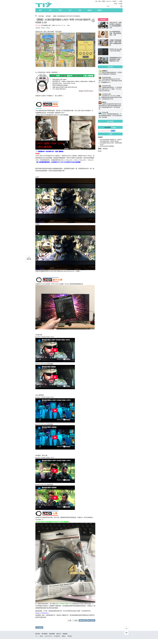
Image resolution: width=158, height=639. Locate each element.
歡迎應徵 (105, 148)
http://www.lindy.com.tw (67, 271)
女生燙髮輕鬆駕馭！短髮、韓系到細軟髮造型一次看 (115, 33)
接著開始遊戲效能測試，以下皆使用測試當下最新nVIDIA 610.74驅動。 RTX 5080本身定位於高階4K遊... (110, 88)
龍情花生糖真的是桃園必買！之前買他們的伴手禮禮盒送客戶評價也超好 (110, 73)
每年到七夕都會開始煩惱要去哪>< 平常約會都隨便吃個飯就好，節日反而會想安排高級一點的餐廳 (110, 115)
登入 (116, 3)
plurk (48, 27)
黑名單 (99, 151)
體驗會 (90, 10)
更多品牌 (48, 16)
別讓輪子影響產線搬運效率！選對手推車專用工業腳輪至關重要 (115, 42)
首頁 (40, 10)
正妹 (50, 10)
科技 (79, 10)
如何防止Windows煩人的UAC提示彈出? (115, 50)
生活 (70, 10)
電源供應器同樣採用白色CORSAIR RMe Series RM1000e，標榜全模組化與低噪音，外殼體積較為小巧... (110, 80)
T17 (43, 4)
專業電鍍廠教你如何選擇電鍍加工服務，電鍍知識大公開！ (115, 59)
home (126, 633)
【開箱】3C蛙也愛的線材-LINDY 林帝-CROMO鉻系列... (66, 16)
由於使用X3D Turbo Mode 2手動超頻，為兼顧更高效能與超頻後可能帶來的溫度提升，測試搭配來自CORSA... (110, 97)
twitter (43, 27)
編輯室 (100, 10)
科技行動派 (41, 16)
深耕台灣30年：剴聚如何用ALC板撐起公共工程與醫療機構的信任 (115, 25)
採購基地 (103, 1)
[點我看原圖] (65, 50)
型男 (60, 10)
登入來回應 (39, 627)
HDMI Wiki (38, 108)
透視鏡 (120, 1)
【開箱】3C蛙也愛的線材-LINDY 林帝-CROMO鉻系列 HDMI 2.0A (63, 21)
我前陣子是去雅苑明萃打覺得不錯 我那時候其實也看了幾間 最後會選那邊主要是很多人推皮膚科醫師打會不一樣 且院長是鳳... (110, 106)
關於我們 (37, 633)
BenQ (105, 131)
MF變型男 (114, 1)
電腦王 (99, 1)
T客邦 (96, 1)
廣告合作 (58, 633)
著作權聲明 (44, 633)
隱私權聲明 (52, 633)
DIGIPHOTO (108, 1)
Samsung (100, 131)
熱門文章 (103, 19)
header (126, 629)
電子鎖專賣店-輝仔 (46, 25)
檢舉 (68, 25)
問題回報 (65, 633)
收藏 (76, 620)
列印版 (38, 27)
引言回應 (91, 620)
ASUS (108, 131)
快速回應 (83, 620)
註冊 (121, 3)
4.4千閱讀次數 (29, 258)
